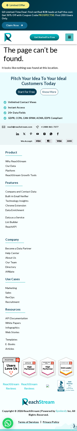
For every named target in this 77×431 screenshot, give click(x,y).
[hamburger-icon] (69, 37)
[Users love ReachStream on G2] (11, 376)
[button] (15, 5)
